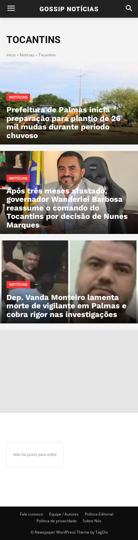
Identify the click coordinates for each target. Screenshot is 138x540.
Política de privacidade (57, 521)
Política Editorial (99, 514)
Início (11, 55)
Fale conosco (31, 514)
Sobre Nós (92, 521)
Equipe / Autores (64, 514)
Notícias (27, 55)
